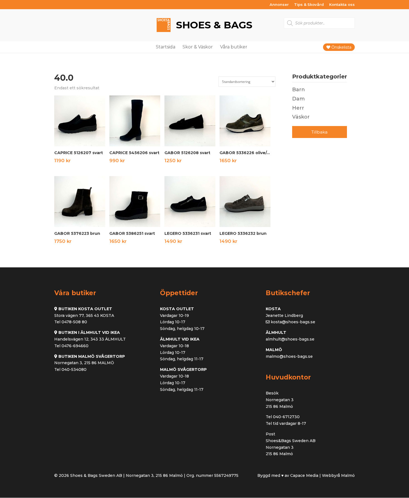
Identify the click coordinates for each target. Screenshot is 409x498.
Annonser (279, 5)
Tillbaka (319, 132)
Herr (298, 108)
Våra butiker (233, 47)
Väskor (301, 117)
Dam (298, 99)
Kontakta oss (342, 5)
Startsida (165, 47)
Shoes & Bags (212, 25)
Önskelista (340, 47)
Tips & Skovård (309, 5)
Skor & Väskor (198, 47)
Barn (298, 90)
